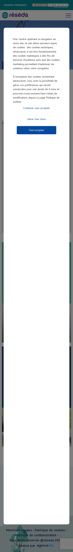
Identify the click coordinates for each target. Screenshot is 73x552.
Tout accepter (36, 130)
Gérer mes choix (36, 119)
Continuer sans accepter (36, 108)
